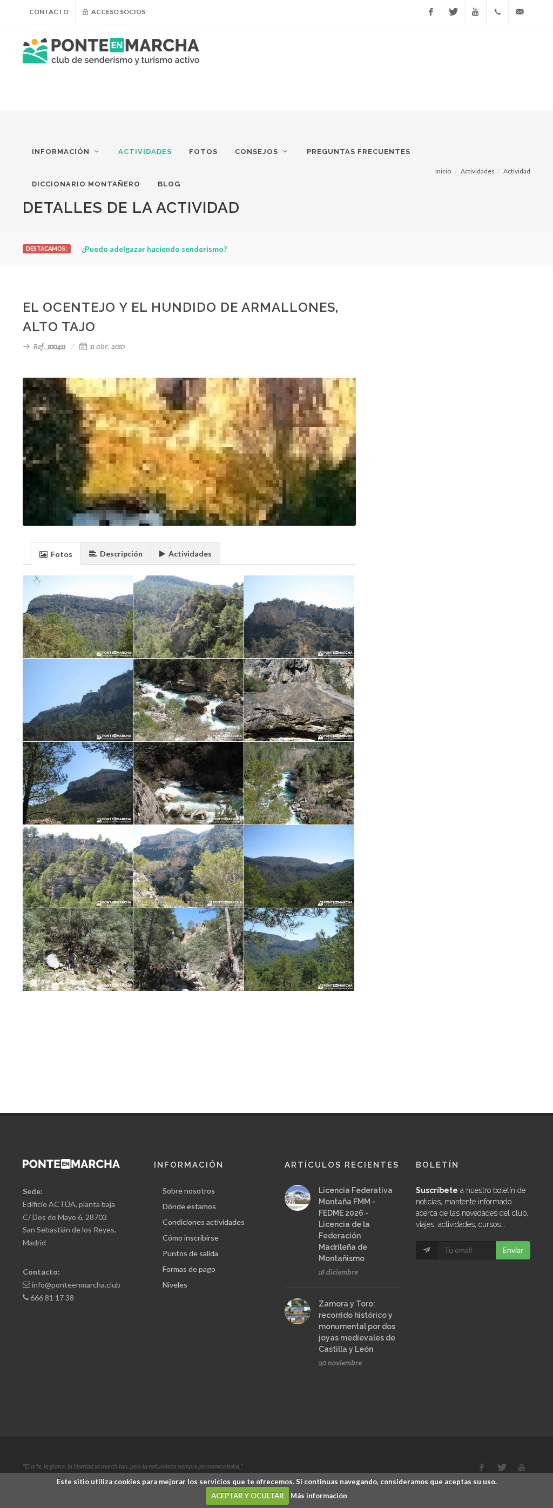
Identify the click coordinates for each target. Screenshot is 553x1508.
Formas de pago (189, 1269)
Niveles (175, 1284)
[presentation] (55, 554)
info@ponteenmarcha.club (76, 1284)
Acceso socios (117, 12)
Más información (319, 1495)
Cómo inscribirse (191, 1237)
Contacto (49, 12)
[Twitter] (453, 12)
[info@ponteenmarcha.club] (519, 12)
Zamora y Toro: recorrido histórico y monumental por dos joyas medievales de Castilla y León (357, 1326)
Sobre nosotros (189, 1190)
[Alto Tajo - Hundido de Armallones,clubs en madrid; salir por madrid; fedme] (188, 617)
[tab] (56, 553)
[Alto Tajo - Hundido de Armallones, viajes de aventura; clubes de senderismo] (188, 949)
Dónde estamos (189, 1206)
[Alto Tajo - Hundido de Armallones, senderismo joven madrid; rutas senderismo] (188, 700)
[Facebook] (431, 12)
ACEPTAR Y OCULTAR (247, 1495)
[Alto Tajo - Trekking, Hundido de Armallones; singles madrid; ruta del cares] (188, 866)
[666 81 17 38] (497, 12)
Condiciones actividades (204, 1221)
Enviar (513, 1250)
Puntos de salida (190, 1253)
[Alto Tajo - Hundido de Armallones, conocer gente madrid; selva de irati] (299, 783)
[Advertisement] (330, 105)
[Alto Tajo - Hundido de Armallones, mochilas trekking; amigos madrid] (299, 617)
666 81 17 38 (52, 1297)
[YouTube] (475, 12)
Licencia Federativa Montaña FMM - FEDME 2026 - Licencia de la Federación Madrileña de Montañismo (356, 1224)
